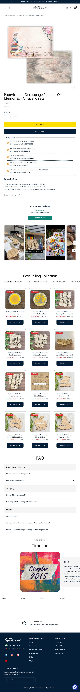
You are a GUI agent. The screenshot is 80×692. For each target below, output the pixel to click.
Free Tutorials (33, 653)
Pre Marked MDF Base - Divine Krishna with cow (15, 436)
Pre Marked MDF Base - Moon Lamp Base (15, 313)
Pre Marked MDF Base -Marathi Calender (40, 395)
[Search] (9, 8)
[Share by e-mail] (19, 195)
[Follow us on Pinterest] (18, 655)
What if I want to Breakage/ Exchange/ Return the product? (27, 530)
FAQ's (31, 657)
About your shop (12, 516)
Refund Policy (59, 646)
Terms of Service (60, 650)
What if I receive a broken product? (18, 474)
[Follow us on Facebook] (6, 655)
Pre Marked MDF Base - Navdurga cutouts (15, 354)
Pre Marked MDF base (13, 282)
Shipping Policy (59, 653)
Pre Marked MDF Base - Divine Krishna (40, 436)
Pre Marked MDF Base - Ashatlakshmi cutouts (40, 354)
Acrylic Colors (59, 282)
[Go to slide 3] (41, 629)
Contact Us (33, 646)
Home (5, 15)
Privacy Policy (59, 642)
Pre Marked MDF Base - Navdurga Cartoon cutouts (65, 313)
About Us (32, 642)
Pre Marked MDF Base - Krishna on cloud (64, 436)
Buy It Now (40, 131)
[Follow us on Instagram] (12, 655)
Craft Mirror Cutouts (37, 282)
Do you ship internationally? (16, 495)
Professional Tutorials (36, 650)
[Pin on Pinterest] (12, 195)
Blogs (31, 661)
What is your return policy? (15, 480)
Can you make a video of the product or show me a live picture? (28, 523)
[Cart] (75, 8)
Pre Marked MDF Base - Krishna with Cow (64, 395)
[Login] (71, 7)
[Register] (33, 680)
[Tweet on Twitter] (15, 195)
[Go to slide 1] (38, 629)
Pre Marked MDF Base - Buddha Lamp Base (40, 313)
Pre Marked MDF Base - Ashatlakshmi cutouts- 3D (64, 354)
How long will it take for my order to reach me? (22, 502)
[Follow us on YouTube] (6, 660)
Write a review (40, 218)
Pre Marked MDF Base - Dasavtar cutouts (15, 395)
